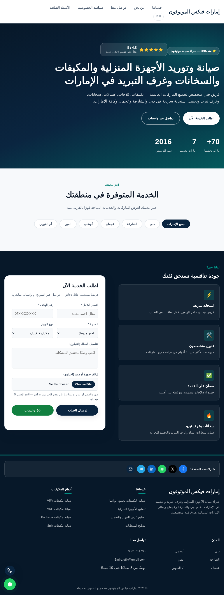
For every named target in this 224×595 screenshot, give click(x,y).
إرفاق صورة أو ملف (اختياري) (80, 374)
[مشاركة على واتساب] (162, 469)
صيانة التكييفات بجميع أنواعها (127, 500)
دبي (152, 224)
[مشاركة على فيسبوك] (183, 469)
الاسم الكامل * (89, 304)
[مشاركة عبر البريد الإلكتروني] (130, 469)
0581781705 (136, 551)
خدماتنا (157, 7)
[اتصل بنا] (10, 571)
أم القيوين (45, 224)
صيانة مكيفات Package (56, 517)
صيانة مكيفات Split (59, 525)
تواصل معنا (118, 7)
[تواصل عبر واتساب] (10, 584)
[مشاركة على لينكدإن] (151, 469)
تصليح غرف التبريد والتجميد (128, 517)
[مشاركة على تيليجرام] (141, 469)
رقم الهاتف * (45, 304)
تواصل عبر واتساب (160, 118)
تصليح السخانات (135, 525)
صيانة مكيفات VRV (59, 500)
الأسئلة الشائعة (60, 7)
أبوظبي (88, 224)
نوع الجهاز (47, 324)
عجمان (110, 224)
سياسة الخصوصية (90, 7)
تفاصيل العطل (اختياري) (84, 343)
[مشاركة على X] (172, 469)
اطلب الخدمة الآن (201, 118)
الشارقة (132, 224)
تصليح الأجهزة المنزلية (131, 509)
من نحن (139, 7)
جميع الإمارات (176, 224)
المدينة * (93, 324)
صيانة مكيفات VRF (59, 509)
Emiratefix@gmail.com (129, 559)
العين (68, 224)
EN (158, 16)
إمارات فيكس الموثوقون (194, 11)
